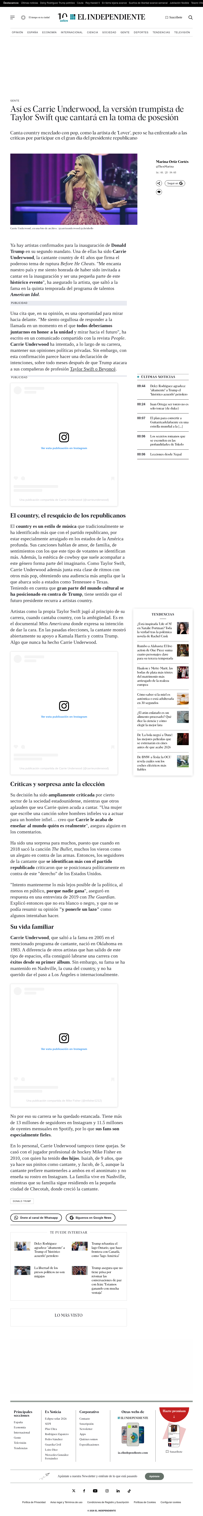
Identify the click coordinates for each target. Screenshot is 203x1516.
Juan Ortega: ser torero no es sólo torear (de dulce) (169, 406)
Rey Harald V (92, 2)
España (32, 32)
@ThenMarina (165, 166)
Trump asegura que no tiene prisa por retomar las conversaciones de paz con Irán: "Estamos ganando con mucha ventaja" (107, 1280)
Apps (82, 1434)
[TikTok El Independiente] (129, 1491)
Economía (49, 32)
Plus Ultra (51, 1429)
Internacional (72, 32)
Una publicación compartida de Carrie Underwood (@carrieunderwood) (64, 499)
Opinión (17, 32)
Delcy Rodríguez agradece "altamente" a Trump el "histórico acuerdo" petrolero (49, 1250)
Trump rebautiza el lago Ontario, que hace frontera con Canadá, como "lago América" (107, 1250)
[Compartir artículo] (159, 183)
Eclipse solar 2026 (56, 1418)
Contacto (84, 1418)
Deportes (141, 32)
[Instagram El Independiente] (107, 1491)
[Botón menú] (12, 17)
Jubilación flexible (179, 2)
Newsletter (86, 1429)
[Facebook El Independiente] (84, 1491)
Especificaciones (89, 1444)
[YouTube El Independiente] (95, 1491)
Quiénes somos (88, 1439)
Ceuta (80, 2)
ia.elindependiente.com (133, 1452)
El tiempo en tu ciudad (39, 17)
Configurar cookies (171, 1502)
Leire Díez (51, 1449)
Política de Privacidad (34, 1502)
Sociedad (109, 32)
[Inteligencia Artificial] (133, 1445)
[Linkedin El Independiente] (118, 1491)
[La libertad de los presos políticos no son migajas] (22, 1280)
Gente (125, 32)
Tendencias (161, 32)
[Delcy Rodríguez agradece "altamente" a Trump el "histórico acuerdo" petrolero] (22, 1250)
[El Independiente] (101, 17)
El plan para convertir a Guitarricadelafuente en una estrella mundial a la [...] (169, 422)
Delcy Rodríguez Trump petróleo (57, 2)
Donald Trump (22, 1201)
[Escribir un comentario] (159, 192)
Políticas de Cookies (145, 1502)
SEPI (48, 1423)
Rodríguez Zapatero (57, 1434)
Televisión (182, 32)
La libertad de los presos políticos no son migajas (49, 1272)
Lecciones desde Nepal (166, 454)
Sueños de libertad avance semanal (148, 2)
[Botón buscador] (191, 17)
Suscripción (86, 1423)
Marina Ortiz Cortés (172, 161)
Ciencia (92, 32)
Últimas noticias (29, 2)
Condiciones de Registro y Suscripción (108, 1502)
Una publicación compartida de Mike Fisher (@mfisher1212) (64, 1100)
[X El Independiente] (73, 1491)
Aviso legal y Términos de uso (66, 1502)
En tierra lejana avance (114, 2)
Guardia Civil (53, 1444)
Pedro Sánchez (53, 1439)
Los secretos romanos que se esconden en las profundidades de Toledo (167, 440)
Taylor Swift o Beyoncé (93, 368)
